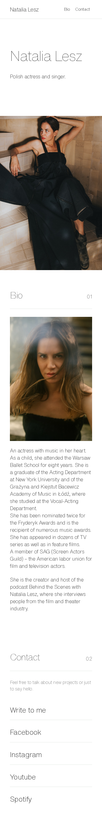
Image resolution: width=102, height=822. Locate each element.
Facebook (25, 732)
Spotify (21, 799)
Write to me (28, 710)
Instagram (26, 754)
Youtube (23, 776)
